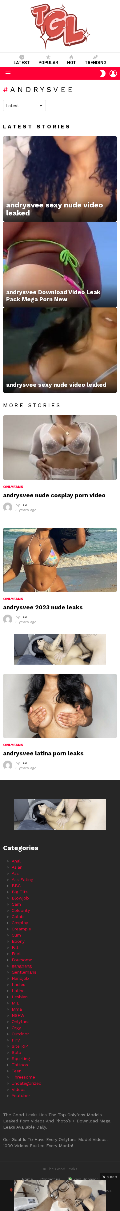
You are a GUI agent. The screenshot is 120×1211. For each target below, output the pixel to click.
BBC (16, 885)
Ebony (18, 941)
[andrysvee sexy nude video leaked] (60, 179)
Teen (17, 1070)
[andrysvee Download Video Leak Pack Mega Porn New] (60, 264)
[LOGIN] (113, 73)
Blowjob (20, 898)
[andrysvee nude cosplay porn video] (60, 447)
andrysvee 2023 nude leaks (43, 607)
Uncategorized (27, 1083)
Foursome (22, 959)
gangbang (22, 965)
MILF (17, 1002)
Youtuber (21, 1095)
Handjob (20, 978)
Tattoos (20, 1064)
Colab (18, 916)
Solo (16, 1052)
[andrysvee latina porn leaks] (60, 706)
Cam (16, 904)
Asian (17, 867)
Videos (19, 1089)
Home (27, 1179)
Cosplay (20, 922)
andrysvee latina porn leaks (43, 753)
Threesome (23, 1077)
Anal (16, 860)
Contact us (50, 1179)
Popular (48, 62)
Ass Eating (22, 879)
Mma (17, 1009)
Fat (15, 947)
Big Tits (20, 891)
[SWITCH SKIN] (102, 73)
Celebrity (21, 910)
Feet (16, 953)
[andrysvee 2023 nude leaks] (60, 560)
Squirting (21, 1058)
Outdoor (20, 1033)
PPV (16, 1040)
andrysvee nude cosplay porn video (54, 495)
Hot (71, 62)
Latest (22, 62)
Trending (95, 62)
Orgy (16, 1027)
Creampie (21, 928)
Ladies (18, 984)
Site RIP (20, 1046)
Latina (18, 990)
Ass (15, 873)
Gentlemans (24, 972)
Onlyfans (13, 487)
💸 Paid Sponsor (83, 1179)
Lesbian (20, 996)
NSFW (18, 1015)
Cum (16, 935)
